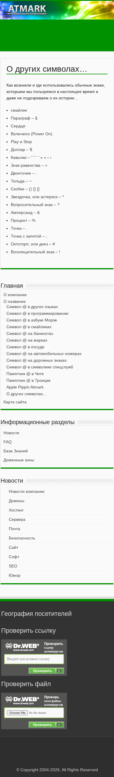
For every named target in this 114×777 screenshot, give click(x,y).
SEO (13, 566)
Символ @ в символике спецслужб (39, 367)
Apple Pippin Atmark (25, 387)
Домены (16, 500)
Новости (11, 432)
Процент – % (23, 220)
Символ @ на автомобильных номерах (44, 353)
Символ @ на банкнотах (29, 333)
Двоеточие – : (24, 173)
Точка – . (19, 228)
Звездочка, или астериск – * (37, 196)
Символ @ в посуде (25, 346)
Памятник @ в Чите (25, 373)
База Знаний (16, 451)
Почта (14, 528)
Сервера (17, 519)
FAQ (8, 442)
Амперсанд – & (25, 212)
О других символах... (26, 393)
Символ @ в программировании (37, 313)
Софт (14, 556)
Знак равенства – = (29, 165)
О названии (15, 301)
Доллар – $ (21, 149)
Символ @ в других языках (32, 306)
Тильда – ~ (21, 181)
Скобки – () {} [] (25, 189)
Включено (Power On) (31, 133)
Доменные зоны (19, 460)
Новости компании (26, 491)
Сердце (18, 126)
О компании (15, 294)
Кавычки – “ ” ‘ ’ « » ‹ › (31, 157)
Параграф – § (24, 118)
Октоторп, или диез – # (33, 244)
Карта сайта (15, 402)
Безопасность (22, 538)
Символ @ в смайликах (28, 326)
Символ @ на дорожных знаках (36, 360)
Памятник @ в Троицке (28, 380)
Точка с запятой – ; (29, 236)
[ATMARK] (57, 10)
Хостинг (16, 510)
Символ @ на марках (26, 340)
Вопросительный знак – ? (35, 204)
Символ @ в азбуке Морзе (31, 320)
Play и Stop (21, 141)
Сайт (13, 547)
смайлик (19, 110)
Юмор (14, 575)
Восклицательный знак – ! (35, 251)
